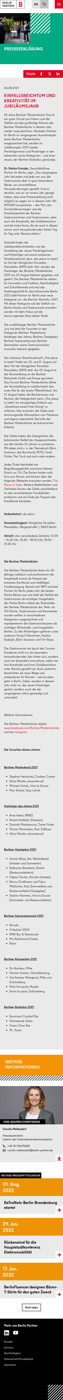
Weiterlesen (6, 1196)
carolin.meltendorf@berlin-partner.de (30, 1150)
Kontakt (8, 1342)
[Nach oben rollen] (55, 1392)
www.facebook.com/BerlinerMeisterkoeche (31, 728)
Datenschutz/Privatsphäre (18, 1359)
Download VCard (59, 1158)
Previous (3, 1172)
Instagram (20, 732)
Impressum (10, 1364)
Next (60, 1172)
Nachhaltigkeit (12, 1353)
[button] (42, 74)
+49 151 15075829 (18, 1146)
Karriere (8, 1347)
